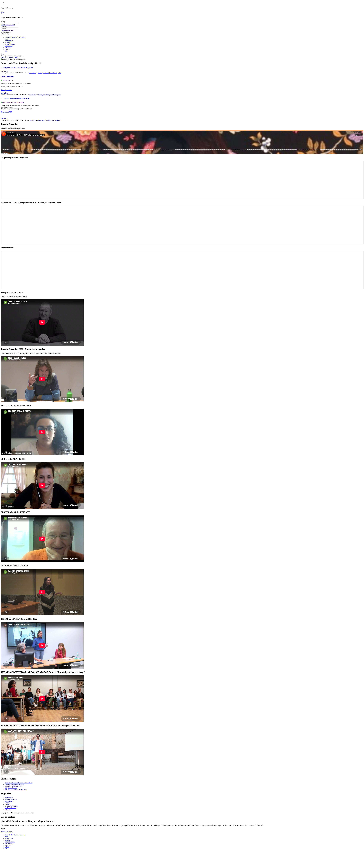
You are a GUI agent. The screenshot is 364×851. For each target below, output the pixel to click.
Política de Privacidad (11, 806)
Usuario (3, 21)
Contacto (7, 47)
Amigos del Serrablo (11, 788)
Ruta (6, 51)
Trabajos (7, 42)
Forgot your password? (8, 30)
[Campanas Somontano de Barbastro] (12, 102)
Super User (32, 73)
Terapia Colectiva (10, 44)
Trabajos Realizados (11, 799)
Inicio (6, 39)
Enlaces (7, 49)
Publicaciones (9, 40)
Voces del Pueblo (7, 77)
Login (2, 12)
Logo (2, 54)
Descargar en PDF (6, 90)
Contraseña (4, 26)
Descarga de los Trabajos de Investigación (17, 67)
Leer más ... (4, 71)
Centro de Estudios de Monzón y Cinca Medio (18, 783)
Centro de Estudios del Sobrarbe (14, 784)
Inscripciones (8, 46)
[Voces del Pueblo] (7, 80)
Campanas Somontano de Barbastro (15, 98)
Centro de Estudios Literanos (13, 786)
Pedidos (7, 803)
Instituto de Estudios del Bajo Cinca (15, 789)
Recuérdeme (7, 32)
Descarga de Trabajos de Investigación (49, 73)
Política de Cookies (10, 808)
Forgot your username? (8, 25)
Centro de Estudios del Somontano (15, 37)
